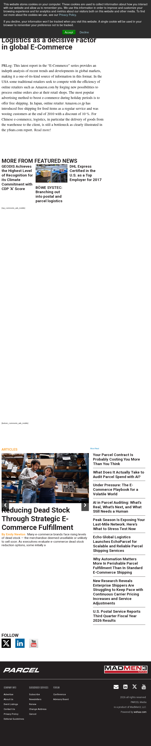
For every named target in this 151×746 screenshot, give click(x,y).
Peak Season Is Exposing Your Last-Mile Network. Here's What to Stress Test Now (119, 524)
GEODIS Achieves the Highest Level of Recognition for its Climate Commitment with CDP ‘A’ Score (17, 177)
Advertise (8, 694)
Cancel (32, 714)
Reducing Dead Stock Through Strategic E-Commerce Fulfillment (37, 519)
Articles (9, 449)
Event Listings (11, 704)
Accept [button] (69, 32)
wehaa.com (140, 712)
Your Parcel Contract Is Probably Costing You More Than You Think (116, 459)
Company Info (10, 687)
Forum (56, 687)
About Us (8, 699)
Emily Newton (15, 534)
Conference (59, 694)
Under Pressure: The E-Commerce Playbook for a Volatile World (115, 489)
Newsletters (35, 699)
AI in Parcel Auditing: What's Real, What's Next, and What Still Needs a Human (117, 507)
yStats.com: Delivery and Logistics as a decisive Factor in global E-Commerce (49, 40)
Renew (32, 704)
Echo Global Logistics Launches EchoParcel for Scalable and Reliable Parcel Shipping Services (118, 544)
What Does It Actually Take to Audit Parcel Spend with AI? (118, 474)
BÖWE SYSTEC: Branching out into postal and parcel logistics (49, 194)
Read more (42, 129)
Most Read (94, 449)
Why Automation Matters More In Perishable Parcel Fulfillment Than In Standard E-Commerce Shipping (118, 566)
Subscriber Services (38, 687)
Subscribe (34, 694)
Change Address (37, 709)
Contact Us (9, 709)
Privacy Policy (67, 15)
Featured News (55, 161)
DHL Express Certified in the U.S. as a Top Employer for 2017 (85, 173)
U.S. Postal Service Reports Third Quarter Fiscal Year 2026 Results (116, 616)
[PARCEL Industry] (21, 670)
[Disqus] (52, 265)
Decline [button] (84, 32)
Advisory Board (61, 699)
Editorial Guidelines (14, 719)
